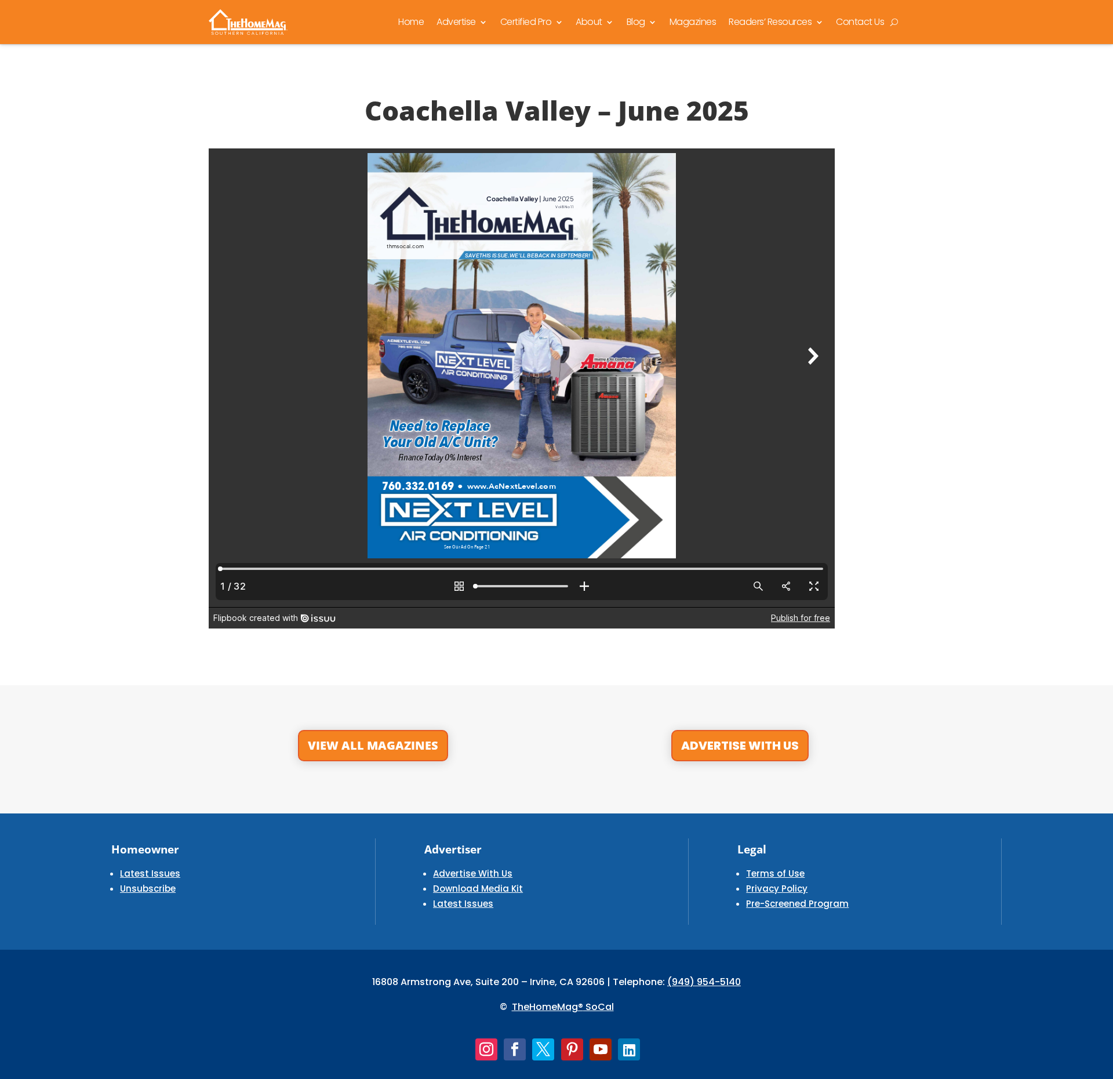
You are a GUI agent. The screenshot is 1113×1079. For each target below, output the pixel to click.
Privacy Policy (777, 888)
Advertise (456, 21)
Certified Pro (526, 21)
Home (411, 21)
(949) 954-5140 (704, 982)
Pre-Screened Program (797, 904)
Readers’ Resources (770, 21)
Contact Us (860, 21)
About (589, 21)
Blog (636, 21)
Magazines (693, 21)
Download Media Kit (478, 888)
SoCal (598, 1006)
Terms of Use (775, 873)
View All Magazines (373, 745)
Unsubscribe (148, 888)
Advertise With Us (740, 746)
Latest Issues (150, 873)
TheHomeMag (545, 1006)
